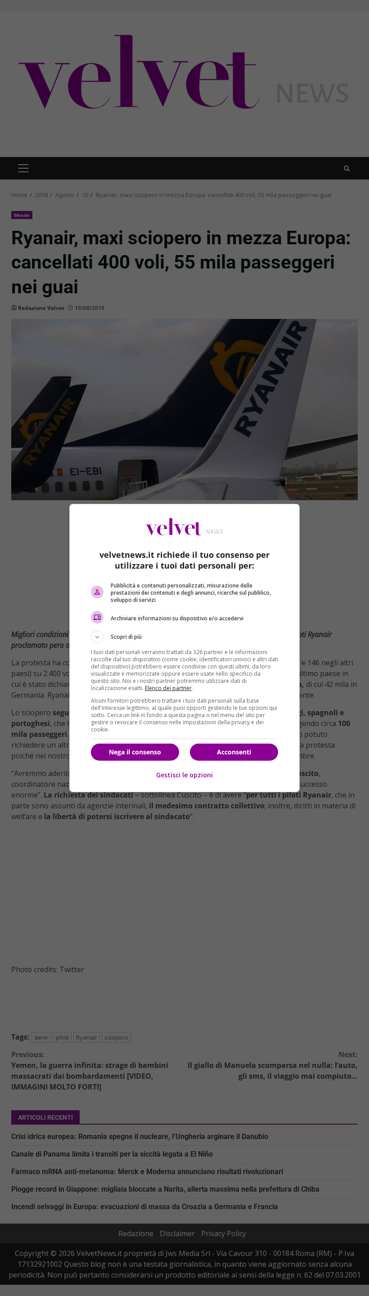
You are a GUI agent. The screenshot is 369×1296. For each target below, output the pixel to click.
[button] (184, 637)
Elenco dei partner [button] (168, 688)
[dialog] (184, 648)
